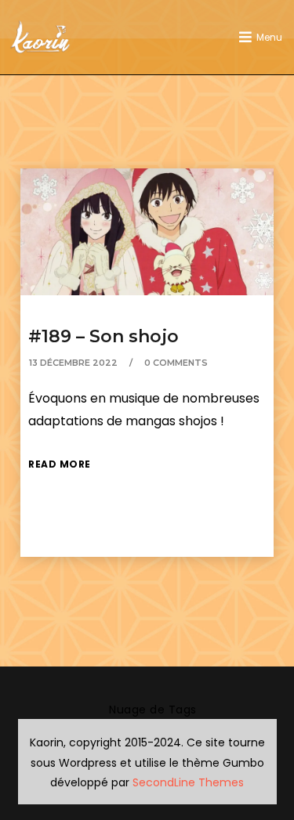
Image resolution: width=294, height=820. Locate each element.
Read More (59, 464)
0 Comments (176, 362)
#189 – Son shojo (103, 336)
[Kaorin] (40, 37)
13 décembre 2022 (73, 362)
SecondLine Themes (188, 782)
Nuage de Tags (153, 709)
